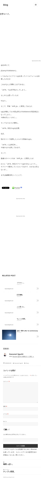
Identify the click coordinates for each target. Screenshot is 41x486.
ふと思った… (21, 307)
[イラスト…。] (9, 289)
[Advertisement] (20, 38)
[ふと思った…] (9, 313)
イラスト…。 (21, 283)
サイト (5, 421)
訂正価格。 (20, 295)
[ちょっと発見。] (9, 325)
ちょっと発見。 (22, 319)
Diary (27, 363)
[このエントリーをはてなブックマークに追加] (21, 187)
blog (5, 4)
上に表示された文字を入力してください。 (15, 434)
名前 (5, 406)
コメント (6, 381)
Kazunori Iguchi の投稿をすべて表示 (22, 356)
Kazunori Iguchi (18, 363)
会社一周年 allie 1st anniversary (27, 331)
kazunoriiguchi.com (10, 477)
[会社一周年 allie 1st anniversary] (9, 335)
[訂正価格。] (9, 301)
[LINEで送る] (13, 188)
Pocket (17, 188)
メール (5, 414)
